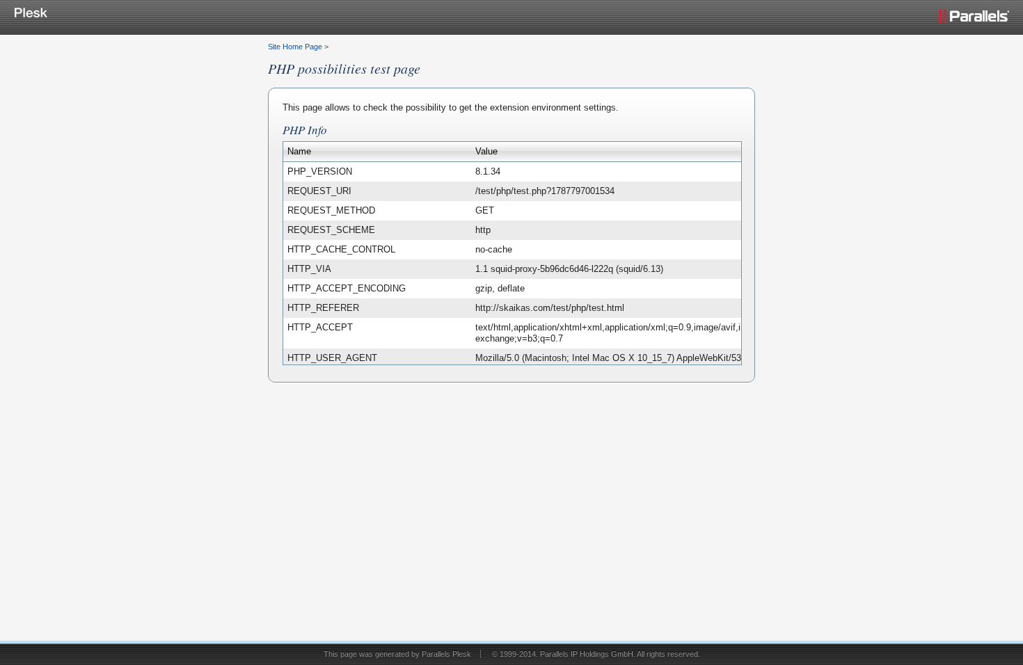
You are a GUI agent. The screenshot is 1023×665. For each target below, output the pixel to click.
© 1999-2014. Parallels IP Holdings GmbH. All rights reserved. (596, 654)
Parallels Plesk (446, 654)
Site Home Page (295, 46)
